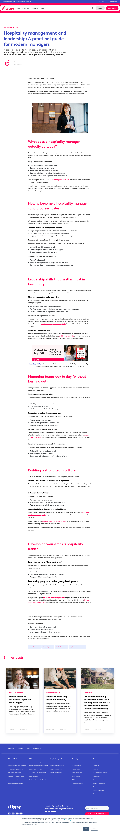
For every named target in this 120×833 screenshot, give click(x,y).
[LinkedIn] (9, 813)
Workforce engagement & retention (38, 765)
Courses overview (76, 762)
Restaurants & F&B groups (57, 765)
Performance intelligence (14, 772)
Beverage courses (76, 765)
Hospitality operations (35, 647)
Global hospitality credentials (15, 769)
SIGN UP (100, 8)
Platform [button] (18, 8)
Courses (20, 748)
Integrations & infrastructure (15, 783)
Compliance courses (77, 772)
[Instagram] (13, 813)
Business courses (76, 769)
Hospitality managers (61, 647)
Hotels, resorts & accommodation (59, 762)
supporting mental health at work (54, 521)
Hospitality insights (48, 647)
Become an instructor (99, 790)
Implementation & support (100, 772)
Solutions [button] (26, 8)
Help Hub (95, 769)
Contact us (37, 748)
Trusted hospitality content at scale (17, 765)
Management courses (77, 783)
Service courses (76, 786)
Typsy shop (96, 786)
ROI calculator (97, 776)
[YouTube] (21, 813)
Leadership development (35, 769)
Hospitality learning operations (16, 776)
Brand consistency (34, 776)
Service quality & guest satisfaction (38, 779)
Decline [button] (94, 828)
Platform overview (12, 762)
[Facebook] (17, 813)
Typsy (16, 62)
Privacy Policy (67, 820)
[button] (101, 2)
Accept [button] (86, 828)
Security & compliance (99, 783)
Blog (94, 794)
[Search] (92, 8)
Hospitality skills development (77, 647)
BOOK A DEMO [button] (112, 8)
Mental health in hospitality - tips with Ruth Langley (20, 699)
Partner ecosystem (98, 779)
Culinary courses (76, 776)
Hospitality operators (56, 769)
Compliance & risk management (37, 772)
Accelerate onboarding (35, 762)
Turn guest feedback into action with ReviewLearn (15, 1)
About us (11, 748)
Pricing (42, 8)
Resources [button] (35, 8)
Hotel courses (75, 779)
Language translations (13, 779)
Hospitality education (56, 772)
